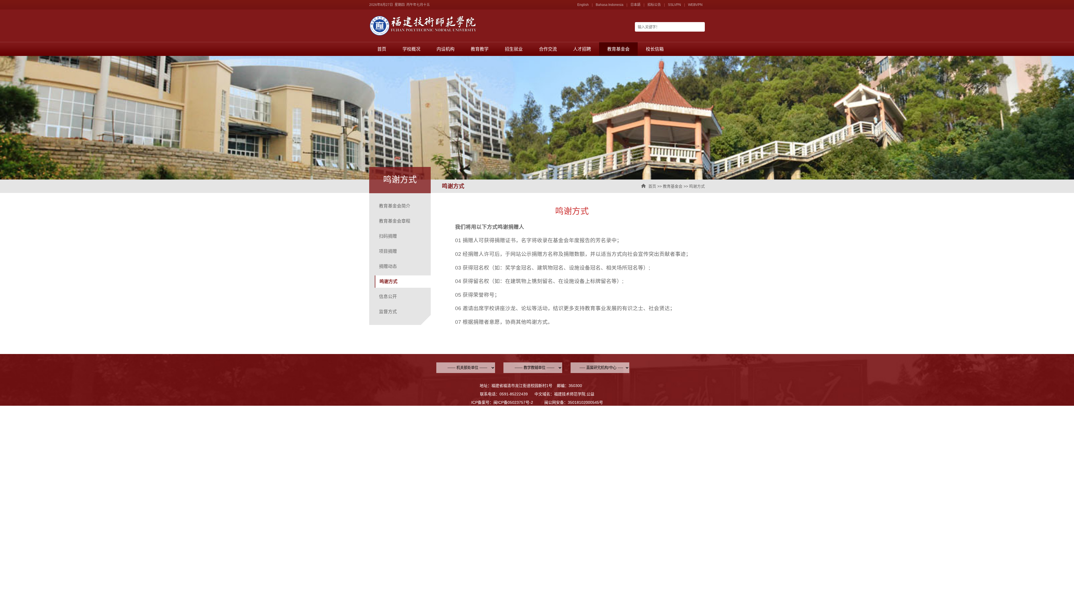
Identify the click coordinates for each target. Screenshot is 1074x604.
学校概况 (411, 49)
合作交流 (548, 49)
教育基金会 (618, 49)
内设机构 (445, 49)
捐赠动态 (388, 266)
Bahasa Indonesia (609, 5)
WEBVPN (695, 5)
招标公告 (654, 5)
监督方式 (388, 311)
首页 (381, 49)
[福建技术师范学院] (453, 34)
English (583, 5)
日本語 (635, 5)
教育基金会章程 (394, 221)
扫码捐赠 (388, 236)
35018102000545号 (585, 402)
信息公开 (388, 296)
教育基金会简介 (394, 206)
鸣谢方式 (697, 186)
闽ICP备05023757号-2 (513, 402)
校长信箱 (655, 49)
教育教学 (480, 49)
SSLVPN (674, 5)
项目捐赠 (388, 251)
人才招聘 (582, 49)
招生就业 (514, 49)
